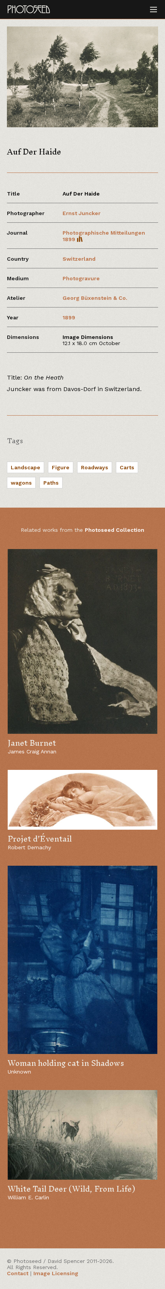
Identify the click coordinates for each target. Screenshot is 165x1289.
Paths (51, 483)
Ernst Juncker (82, 213)
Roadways (94, 467)
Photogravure (81, 278)
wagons (21, 483)
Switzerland (79, 259)
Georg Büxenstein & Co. (95, 298)
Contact (17, 1273)
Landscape (25, 467)
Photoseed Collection (114, 530)
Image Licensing (55, 1273)
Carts (127, 467)
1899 (69, 317)
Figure (60, 467)
